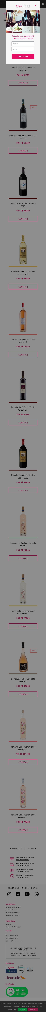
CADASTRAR (23, 56)
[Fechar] (35, 5)
